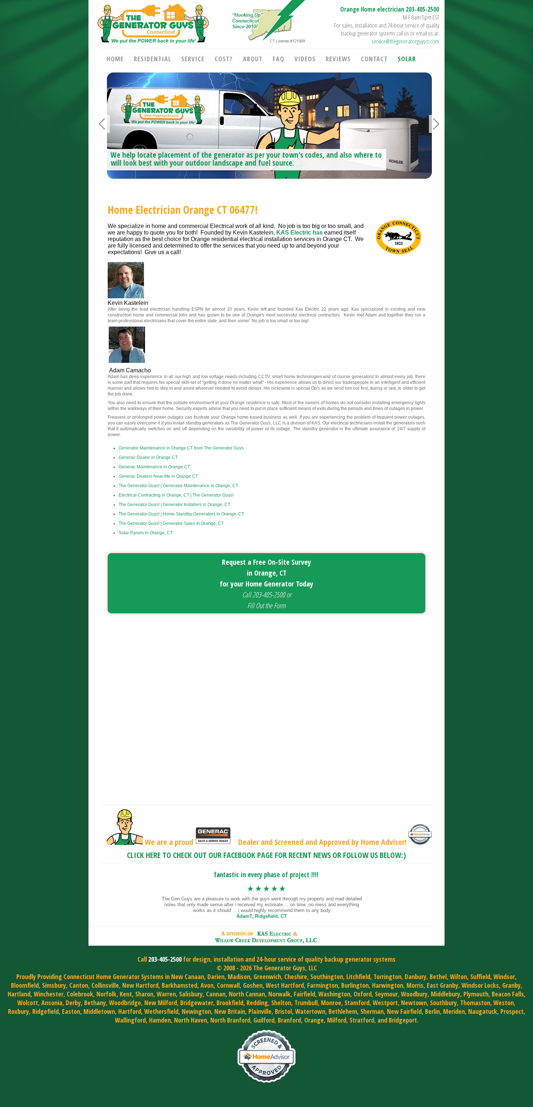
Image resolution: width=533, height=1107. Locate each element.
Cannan (216, 994)
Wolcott (27, 1002)
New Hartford (140, 985)
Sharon (144, 994)
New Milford (160, 1002)
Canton (78, 985)
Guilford (263, 1020)
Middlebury (445, 994)
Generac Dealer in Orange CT (148, 457)
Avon (207, 985)
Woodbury (414, 994)
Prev (102, 124)
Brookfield (229, 1002)
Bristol (283, 1011)
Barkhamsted (179, 985)
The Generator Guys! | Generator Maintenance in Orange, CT (178, 485)
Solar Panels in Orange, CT (146, 532)
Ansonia (51, 1002)
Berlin (432, 1011)
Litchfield (358, 976)
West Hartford (285, 985)
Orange (314, 1020)
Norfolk (106, 994)
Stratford (362, 1020)
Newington (196, 1011)
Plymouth (475, 994)
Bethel (438, 976)
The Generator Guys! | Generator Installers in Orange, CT (174, 504)
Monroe (331, 1002)
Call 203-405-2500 (263, 595)
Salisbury (191, 994)
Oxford (363, 994)
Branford (289, 1020)
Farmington (322, 985)
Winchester (48, 994)
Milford (336, 1020)
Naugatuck (482, 1011)
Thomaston (475, 1002)
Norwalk (279, 994)
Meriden (454, 1011)
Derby (73, 1002)
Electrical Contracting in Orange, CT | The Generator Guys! (176, 495)
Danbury (415, 976)
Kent (126, 994)
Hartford (129, 1011)
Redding (257, 1002)
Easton (71, 1011)
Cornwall (228, 985)
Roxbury (18, 1011)
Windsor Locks (480, 985)
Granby (511, 985)
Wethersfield (161, 1011)
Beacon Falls (508, 994)
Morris (414, 985)
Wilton (458, 976)
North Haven (190, 1020)
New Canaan (187, 976)
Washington (334, 994)
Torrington (387, 976)
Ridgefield (45, 1011)
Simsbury (54, 985)
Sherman (372, 1011)
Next (436, 124)
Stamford (356, 1002)
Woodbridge (125, 1002)
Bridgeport (403, 1020)
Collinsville (105, 985)
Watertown (310, 1011)
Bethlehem (343, 1011)
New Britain (229, 1011)
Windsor (504, 976)
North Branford (230, 1020)
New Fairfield (404, 1011)
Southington (326, 976)
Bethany (95, 1002)
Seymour (386, 994)
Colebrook (80, 994)
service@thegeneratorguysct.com (405, 41)
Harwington (387, 985)
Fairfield (304, 994)
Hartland (19, 994)
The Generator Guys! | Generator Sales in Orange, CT (171, 523)
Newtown (414, 1002)
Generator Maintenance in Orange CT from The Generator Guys (181, 448)
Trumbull (306, 1002)
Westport (385, 1002)
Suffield (480, 976)
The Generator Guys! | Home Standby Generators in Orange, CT (181, 514)
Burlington (355, 985)
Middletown (99, 1011)
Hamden (160, 1020)
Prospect (512, 1011)
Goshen (253, 985)
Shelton (281, 1002)
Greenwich (267, 976)
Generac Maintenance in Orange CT (154, 466)
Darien (215, 976)
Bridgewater (196, 1002)
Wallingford (130, 1020)
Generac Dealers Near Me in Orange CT (158, 476)
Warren (166, 994)
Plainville (260, 1011)
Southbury (443, 1002)
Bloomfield (25, 985)
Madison (239, 976)
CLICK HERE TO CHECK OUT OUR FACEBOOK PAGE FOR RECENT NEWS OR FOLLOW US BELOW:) (266, 854)
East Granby (442, 985)
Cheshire (295, 976)
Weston (503, 1002)
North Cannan (247, 994)
